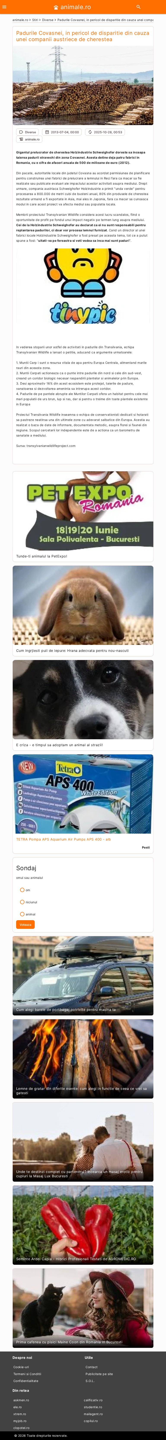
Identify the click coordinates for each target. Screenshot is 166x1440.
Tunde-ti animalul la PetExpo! (41, 556)
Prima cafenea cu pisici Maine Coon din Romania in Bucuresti (69, 1342)
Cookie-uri (21, 1367)
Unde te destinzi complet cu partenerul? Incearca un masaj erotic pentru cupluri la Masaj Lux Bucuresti (79, 1173)
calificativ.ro (93, 1400)
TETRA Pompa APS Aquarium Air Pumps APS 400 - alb (63, 839)
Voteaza (25, 924)
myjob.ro (20, 1421)
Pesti (146, 847)
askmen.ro (21, 1400)
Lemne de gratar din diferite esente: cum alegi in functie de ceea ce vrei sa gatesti (81, 1090)
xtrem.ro (19, 1414)
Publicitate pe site (99, 1374)
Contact (92, 1367)
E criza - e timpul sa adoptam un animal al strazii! (59, 745)
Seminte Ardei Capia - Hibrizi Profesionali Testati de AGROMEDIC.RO (76, 1259)
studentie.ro (93, 1407)
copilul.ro (91, 1421)
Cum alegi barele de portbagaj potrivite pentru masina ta (66, 1009)
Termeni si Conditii (27, 1374)
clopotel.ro (21, 1428)
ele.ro (17, 1407)
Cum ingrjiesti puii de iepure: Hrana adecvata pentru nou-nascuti (72, 650)
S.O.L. (90, 1381)
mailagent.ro (93, 1414)
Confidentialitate (25, 1381)
